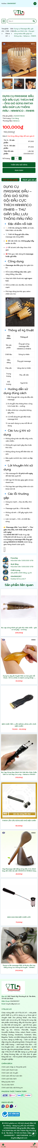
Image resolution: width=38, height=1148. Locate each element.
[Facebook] (3, 1106)
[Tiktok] (15, 1106)
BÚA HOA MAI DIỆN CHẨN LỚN (19, 917)
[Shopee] (7, 1106)
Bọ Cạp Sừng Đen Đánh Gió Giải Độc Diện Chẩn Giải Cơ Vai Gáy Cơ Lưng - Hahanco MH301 (19, 773)
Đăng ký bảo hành (8, 1082)
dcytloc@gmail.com (13, 1004)
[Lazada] (11, 1106)
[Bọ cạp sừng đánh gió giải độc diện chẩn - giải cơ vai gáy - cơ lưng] (19, 607)
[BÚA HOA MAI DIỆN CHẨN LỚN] (19, 897)
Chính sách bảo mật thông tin (12, 1088)
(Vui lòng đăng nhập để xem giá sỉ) (20, 136)
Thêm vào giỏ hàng (19, 165)
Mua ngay (19, 170)
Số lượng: (6, 158)
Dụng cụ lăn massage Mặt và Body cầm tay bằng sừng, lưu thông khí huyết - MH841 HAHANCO (19, 966)
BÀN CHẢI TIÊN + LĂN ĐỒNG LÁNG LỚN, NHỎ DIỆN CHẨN (19, 725)
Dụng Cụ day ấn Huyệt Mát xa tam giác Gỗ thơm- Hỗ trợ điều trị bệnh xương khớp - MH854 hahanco (19, 677)
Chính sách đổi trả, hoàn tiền (12, 1076)
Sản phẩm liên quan (19, 585)
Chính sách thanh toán (10, 1070)
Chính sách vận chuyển (10, 1073)
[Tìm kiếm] (33, 21)
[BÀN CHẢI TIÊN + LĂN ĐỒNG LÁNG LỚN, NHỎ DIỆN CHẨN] (19, 704)
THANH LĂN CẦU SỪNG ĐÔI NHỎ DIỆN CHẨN (19, 820)
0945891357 (11, 3)
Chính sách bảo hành (9, 1079)
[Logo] (19, 13)
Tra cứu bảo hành (8, 1085)
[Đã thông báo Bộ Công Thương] (11, 1113)
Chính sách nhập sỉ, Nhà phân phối (14, 1067)
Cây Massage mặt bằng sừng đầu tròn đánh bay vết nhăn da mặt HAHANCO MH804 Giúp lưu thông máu (19, 870)
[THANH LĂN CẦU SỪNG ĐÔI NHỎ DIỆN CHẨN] (19, 800)
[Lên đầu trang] (35, 1129)
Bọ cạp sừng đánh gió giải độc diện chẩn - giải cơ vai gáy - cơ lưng (19, 629)
